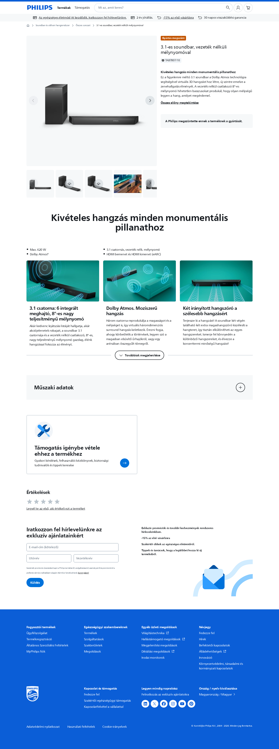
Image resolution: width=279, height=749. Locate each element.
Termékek (90, 633)
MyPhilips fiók (35, 651)
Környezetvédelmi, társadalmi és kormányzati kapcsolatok (221, 666)
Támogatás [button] (82, 7)
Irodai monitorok (153, 657)
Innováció (205, 657)
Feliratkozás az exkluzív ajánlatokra (165, 694)
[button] (69, 183)
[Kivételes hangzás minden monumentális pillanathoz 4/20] (128, 184)
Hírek (202, 639)
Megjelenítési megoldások (159, 645)
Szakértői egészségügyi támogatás (107, 700)
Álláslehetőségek (210, 651)
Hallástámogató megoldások (161, 639)
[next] (150, 100)
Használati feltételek (81, 726)
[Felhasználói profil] (238, 7)
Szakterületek (93, 645)
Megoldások (92, 651)
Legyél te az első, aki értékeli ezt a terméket (55, 508)
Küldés (35, 582)
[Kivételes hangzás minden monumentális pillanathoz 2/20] (69, 184)
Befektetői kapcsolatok (214, 645)
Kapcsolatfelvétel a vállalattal (103, 706)
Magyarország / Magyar (215, 694)
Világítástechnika (153, 633)
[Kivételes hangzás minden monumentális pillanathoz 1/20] (40, 184)
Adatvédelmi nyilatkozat (43, 726)
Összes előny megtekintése (180, 102)
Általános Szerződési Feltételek (47, 645)
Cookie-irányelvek (114, 726)
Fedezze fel (207, 633)
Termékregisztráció (39, 639)
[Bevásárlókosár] (248, 7)
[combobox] (154, 7)
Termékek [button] (64, 7)
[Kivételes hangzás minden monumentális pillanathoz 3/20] (98, 184)
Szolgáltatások (94, 639)
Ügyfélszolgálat (37, 633)
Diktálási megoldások (156, 651)
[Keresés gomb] (228, 8)
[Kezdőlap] (39, 7)
